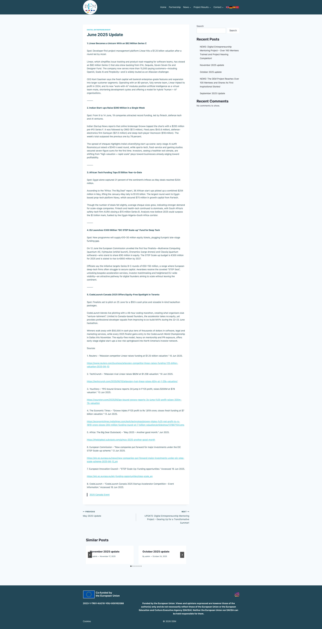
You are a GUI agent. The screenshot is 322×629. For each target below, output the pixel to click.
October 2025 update (156, 551)
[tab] (131, 566)
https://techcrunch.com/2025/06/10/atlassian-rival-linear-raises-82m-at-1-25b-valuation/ (132, 381)
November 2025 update (104, 551)
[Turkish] (237, 7)
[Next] (182, 555)
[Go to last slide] (90, 555)
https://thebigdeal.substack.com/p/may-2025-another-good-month (121, 439)
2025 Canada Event (100, 494)
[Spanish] (234, 7)
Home (163, 7)
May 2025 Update (92, 514)
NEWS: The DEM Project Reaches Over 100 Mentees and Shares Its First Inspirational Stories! (219, 83)
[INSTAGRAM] (237, 594)
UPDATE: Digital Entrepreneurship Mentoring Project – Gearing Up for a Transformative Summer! (167, 517)
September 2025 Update (212, 93)
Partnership (175, 7)
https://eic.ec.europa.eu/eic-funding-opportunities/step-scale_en (120, 476)
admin (94, 556)
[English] (227, 7)
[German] (231, 7)
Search (200, 26)
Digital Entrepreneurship (98, 30)
